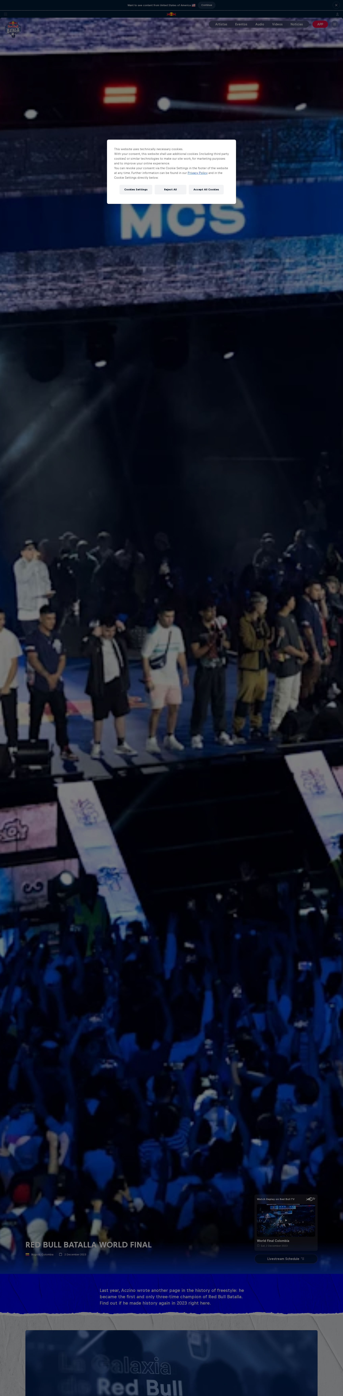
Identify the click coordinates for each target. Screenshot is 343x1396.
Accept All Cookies (206, 189)
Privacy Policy (198, 173)
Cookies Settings (135, 189)
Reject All (170, 189)
